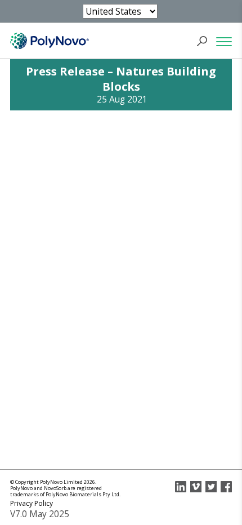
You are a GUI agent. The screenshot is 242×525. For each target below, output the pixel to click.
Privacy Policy (31, 503)
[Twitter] (211, 486)
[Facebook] (226, 486)
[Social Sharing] (180, 486)
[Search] (205, 41)
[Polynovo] (49, 41)
